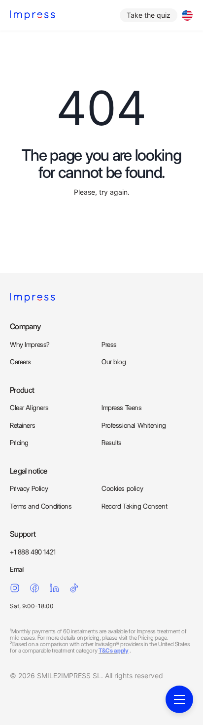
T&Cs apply (113, 650)
